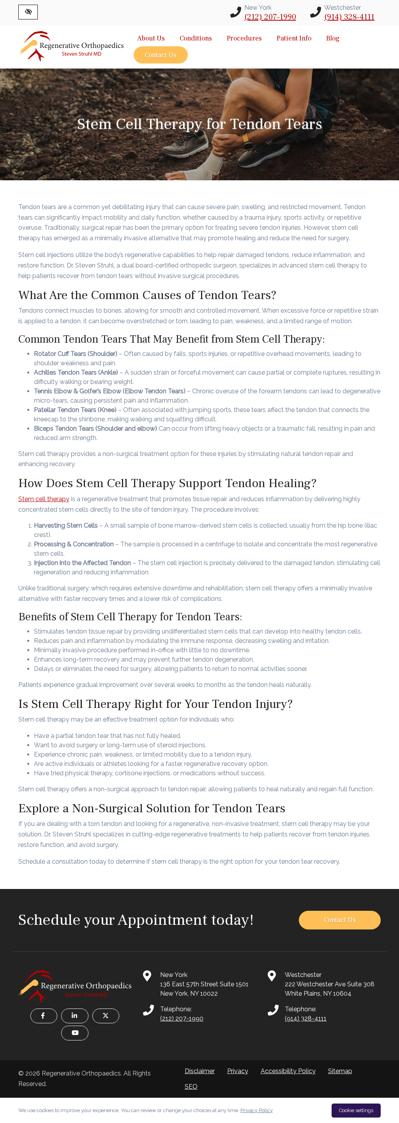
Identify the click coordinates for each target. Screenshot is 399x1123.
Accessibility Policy (288, 1071)
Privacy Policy (256, 1110)
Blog (333, 38)
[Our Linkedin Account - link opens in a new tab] (74, 1016)
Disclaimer (200, 1071)
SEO (191, 1086)
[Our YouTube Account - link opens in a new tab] (74, 1033)
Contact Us (161, 55)
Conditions (196, 38)
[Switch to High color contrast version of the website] (28, 12)
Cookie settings (356, 1110)
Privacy (237, 1071)
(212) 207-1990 (270, 17)
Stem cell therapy (43, 499)
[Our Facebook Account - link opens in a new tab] (43, 1016)
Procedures (244, 38)
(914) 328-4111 (349, 17)
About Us (151, 38)
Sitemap (340, 1071)
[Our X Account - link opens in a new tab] (105, 1016)
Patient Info (294, 38)
